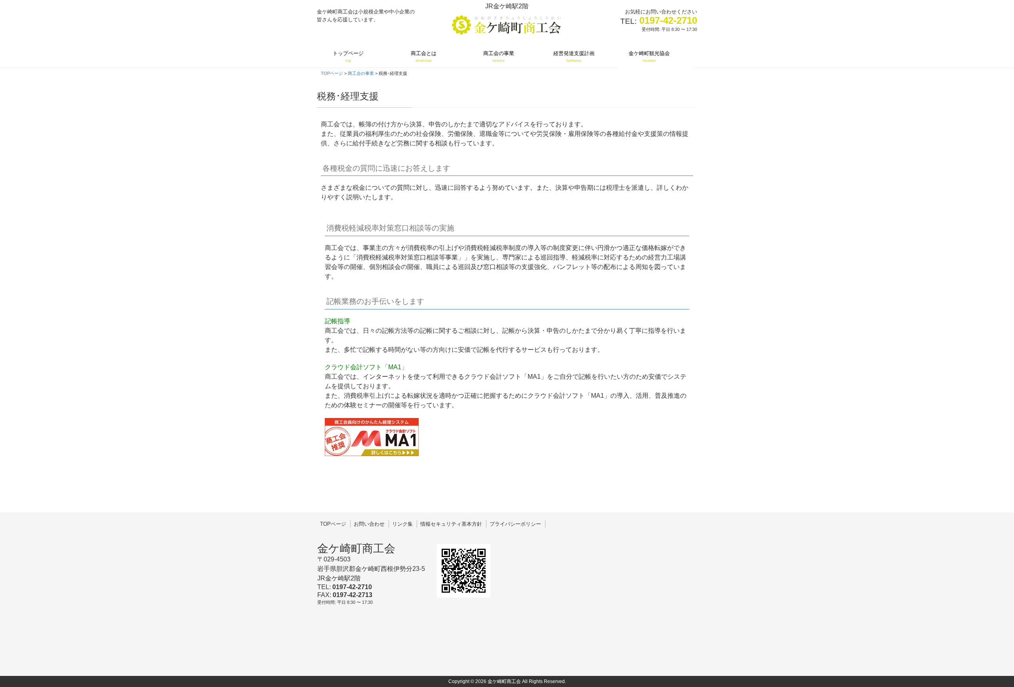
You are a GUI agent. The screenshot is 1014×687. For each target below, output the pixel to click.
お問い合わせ (369, 524)
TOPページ (333, 524)
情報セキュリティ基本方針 (451, 524)
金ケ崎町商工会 (356, 548)
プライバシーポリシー (515, 524)
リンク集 (402, 524)
